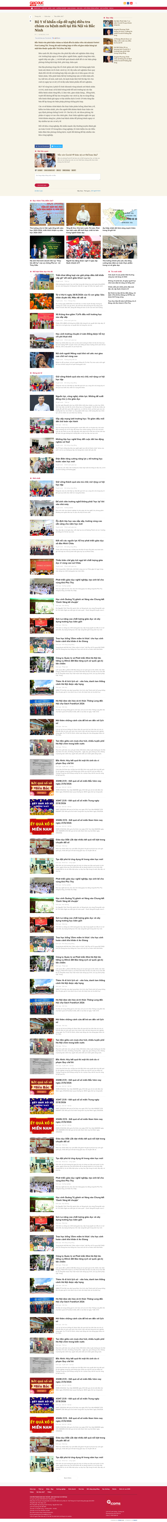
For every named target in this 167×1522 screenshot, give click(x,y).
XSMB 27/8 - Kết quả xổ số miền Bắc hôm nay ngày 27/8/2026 (78, 782)
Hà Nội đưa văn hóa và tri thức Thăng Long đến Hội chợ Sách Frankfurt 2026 (79, 702)
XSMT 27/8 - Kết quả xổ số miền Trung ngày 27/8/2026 (77, 802)
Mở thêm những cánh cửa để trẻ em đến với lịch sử (80, 721)
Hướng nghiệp (61, 8)
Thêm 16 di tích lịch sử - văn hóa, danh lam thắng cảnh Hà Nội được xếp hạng (80, 682)
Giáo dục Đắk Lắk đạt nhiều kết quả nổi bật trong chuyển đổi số (80, 841)
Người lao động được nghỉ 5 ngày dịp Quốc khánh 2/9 (82, 262)
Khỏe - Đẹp (51, 8)
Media (111, 8)
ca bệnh (40, 170)
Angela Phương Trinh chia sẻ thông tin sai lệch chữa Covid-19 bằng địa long (123, 60)
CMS (121, 1520)
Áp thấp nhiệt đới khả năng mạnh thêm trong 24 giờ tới (119, 229)
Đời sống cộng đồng (91, 8)
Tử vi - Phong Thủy (69, 301)
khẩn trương (66, 170)
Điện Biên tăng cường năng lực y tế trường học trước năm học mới (79, 460)
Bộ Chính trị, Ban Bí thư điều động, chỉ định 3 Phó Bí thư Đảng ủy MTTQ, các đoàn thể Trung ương (122, 295)
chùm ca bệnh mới (49, 170)
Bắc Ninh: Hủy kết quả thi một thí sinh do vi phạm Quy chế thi (77, 761)
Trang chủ (38, 16)
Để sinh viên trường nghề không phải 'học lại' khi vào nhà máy (80, 503)
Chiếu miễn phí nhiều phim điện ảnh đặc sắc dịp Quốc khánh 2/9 (121, 288)
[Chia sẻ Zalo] (30, 20)
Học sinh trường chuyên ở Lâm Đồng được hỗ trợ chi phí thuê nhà (80, 335)
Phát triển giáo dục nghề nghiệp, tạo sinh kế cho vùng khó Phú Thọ (80, 581)
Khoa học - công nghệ (68, 862)
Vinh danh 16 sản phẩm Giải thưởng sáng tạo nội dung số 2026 (121, 276)
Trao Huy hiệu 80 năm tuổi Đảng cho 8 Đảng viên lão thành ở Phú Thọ (122, 302)
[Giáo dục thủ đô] (37, 3)
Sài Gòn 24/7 (41, 1492)
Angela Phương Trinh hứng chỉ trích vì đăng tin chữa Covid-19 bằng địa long (123, 32)
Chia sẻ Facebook (43, 146)
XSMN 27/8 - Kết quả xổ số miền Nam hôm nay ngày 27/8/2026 (79, 821)
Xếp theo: (80, 191)
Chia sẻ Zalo (58, 146)
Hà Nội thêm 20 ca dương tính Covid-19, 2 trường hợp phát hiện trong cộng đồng (122, 50)
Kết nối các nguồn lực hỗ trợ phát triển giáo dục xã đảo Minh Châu (80, 542)
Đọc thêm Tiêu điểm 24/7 (43, 201)
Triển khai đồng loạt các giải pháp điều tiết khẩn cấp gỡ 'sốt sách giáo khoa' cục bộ (80, 276)
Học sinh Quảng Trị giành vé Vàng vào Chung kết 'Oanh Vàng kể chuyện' (80, 600)
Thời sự (44, 8)
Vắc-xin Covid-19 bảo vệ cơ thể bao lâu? (78, 155)
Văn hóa (80, 8)
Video (32, 1492)
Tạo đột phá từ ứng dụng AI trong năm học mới (79, 859)
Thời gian (87, 191)
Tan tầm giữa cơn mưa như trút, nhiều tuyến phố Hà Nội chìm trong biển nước (80, 742)
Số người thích (95, 191)
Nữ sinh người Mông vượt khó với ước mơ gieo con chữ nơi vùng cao (79, 354)
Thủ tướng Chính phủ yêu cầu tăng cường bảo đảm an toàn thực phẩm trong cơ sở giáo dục (117, 263)
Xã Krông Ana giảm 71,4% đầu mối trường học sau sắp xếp (79, 315)
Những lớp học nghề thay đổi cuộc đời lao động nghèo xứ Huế (80, 440)
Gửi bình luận (42, 185)
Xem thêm (67, 1478)
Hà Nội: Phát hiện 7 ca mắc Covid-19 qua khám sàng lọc (123, 23)
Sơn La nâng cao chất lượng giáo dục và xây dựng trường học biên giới (78, 620)
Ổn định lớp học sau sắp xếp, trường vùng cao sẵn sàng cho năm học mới (79, 522)
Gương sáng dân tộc (70, 359)
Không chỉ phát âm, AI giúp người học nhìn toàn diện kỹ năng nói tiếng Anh (122, 282)
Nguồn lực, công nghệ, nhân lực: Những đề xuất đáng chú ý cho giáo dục (79, 397)
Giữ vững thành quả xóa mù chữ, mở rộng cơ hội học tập (80, 378)
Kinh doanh (71, 8)
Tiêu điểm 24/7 (58, 16)
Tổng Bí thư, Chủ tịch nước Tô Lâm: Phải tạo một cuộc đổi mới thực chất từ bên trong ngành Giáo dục (83, 230)
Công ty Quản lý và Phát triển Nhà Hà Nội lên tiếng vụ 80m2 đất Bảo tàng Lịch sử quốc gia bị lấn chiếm (79, 661)
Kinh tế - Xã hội (66, 787)
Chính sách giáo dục (70, 320)
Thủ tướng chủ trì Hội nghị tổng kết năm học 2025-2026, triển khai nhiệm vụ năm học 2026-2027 (46, 230)
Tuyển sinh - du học (68, 766)
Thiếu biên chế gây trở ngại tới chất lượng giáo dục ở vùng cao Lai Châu (79, 561)
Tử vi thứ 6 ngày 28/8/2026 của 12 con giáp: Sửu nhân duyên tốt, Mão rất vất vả (80, 296)
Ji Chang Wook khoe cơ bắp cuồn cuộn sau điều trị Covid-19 (123, 41)
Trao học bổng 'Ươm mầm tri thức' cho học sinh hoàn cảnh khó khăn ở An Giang (79, 639)
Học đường (104, 8)
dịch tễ (73, 170)
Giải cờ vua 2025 (124, 1489)
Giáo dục (37, 8)
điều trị (58, 170)
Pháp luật (65, 667)
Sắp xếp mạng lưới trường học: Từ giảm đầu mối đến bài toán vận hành (80, 420)
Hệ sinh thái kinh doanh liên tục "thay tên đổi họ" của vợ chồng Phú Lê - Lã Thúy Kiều (45, 263)
